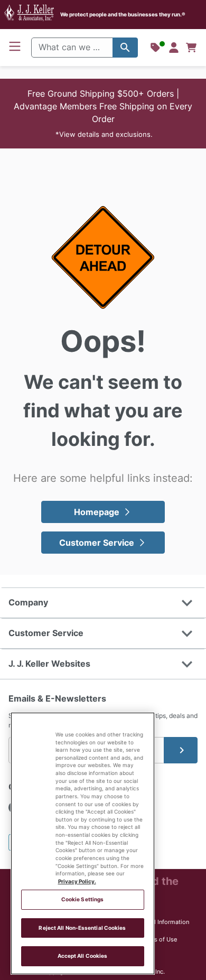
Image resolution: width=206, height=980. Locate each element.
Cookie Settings (82, 899)
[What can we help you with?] (125, 48)
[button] (103, 113)
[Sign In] (174, 47)
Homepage (96, 512)
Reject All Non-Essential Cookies (82, 928)
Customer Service (96, 542)
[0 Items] (191, 47)
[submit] (181, 750)
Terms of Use (159, 939)
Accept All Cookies (83, 956)
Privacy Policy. (77, 881)
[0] (191, 47)
